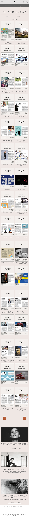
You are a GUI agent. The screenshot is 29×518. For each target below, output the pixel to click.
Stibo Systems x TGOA (14, 448)
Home (14, 9)
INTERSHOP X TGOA (14, 502)
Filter (6, 16)
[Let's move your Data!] (14, 459)
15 (20, 418)
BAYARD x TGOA (14, 475)
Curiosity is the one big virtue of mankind (14, 506)
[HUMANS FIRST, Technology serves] (14, 486)
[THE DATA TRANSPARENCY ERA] (14, 434)
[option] (14, 6)
